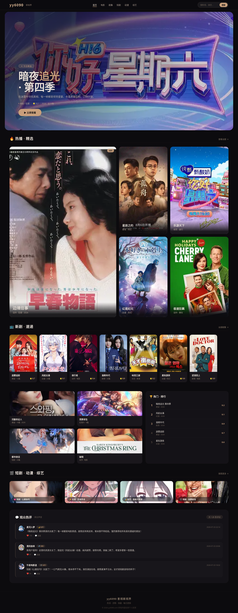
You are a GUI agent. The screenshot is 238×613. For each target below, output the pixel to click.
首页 (95, 5)
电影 (103, 5)
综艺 (135, 5)
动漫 (127, 5)
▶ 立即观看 (30, 113)
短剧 (119, 5)
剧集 (111, 5)
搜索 (223, 5)
